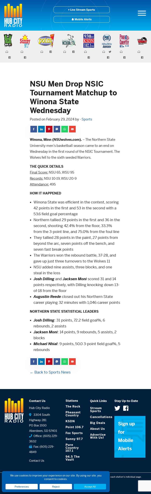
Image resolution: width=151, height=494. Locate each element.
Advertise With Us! (98, 436)
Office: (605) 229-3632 (43, 438)
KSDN (70, 421)
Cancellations (99, 417)
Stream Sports (96, 409)
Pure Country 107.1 (72, 448)
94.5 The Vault (73, 458)
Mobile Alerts (83, 19)
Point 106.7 (75, 427)
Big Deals (97, 423)
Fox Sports (74, 433)
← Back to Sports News (50, 372)
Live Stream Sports (82, 9)
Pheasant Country (73, 413)
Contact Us (36, 461)
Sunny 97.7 (74, 439)
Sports (87, 119)
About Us (97, 429)
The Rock (73, 406)
